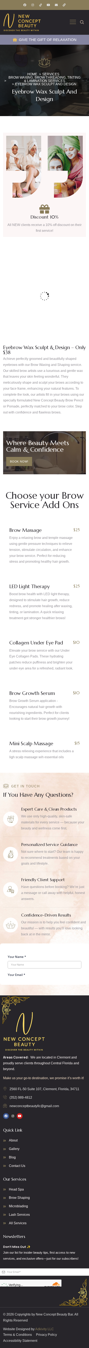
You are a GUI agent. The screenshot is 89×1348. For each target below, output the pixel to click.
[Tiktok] (40, 5)
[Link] (64, 5)
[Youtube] (48, 5)
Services (50, 74)
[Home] (22, 22)
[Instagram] (33, 5)
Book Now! (19, 461)
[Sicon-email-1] (56, 5)
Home (32, 74)
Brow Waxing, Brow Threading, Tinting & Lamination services (44, 79)
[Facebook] (25, 5)
